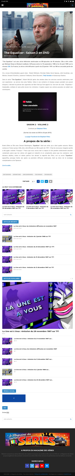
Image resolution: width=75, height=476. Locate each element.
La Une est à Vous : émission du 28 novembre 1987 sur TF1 (61, 207)
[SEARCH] (71, 215)
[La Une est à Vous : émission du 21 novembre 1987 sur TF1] (7, 341)
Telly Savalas (38, 174)
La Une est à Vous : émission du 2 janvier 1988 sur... (31, 369)
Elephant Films (17, 174)
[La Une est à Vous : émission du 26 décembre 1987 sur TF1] (7, 249)
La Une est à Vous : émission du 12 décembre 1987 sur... (33, 359)
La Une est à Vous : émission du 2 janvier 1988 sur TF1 (32, 236)
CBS (9, 66)
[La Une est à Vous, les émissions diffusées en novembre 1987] (7, 228)
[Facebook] (27, 466)
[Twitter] (32, 466)
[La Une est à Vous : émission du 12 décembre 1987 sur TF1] (7, 270)
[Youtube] (42, 466)
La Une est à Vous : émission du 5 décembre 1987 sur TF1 (37, 207)
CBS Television (7, 174)
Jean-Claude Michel (28, 174)
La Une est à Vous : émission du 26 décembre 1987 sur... (33, 380)
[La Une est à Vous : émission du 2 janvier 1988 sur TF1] (7, 239)
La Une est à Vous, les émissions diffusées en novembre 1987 (35, 226)
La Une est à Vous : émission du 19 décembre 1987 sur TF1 (34, 257)
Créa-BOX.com (67, 474)
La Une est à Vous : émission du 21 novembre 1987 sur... (33, 338)
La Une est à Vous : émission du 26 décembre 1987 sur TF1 (13, 207)
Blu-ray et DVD (8, 49)
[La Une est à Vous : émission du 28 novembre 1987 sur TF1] (37, 305)
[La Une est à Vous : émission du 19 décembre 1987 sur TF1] (7, 259)
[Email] (47, 466)
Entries (5, 412)
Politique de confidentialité (41, 474)
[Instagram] (37, 466)
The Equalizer (48, 174)
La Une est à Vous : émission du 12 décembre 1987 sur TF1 (34, 267)
